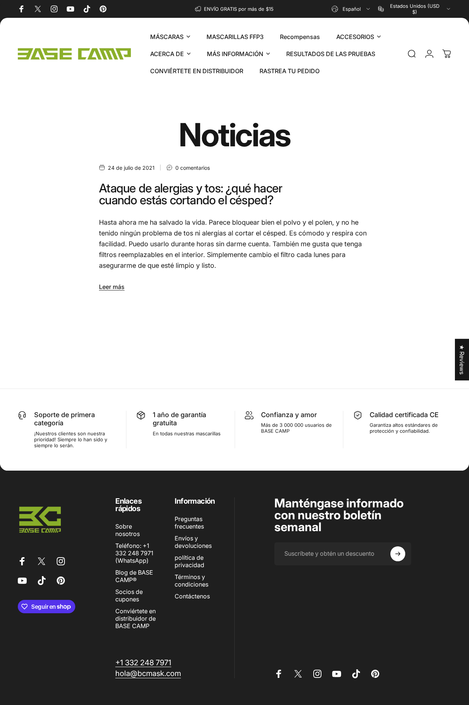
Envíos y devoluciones (193, 542)
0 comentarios (192, 168)
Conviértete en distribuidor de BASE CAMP (135, 618)
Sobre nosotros (127, 530)
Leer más (112, 286)
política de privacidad (189, 561)
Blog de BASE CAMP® (134, 576)
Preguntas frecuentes (189, 522)
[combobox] (351, 9)
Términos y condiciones (191, 580)
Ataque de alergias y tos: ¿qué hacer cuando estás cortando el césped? (190, 194)
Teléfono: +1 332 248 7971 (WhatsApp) (134, 553)
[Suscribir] (397, 553)
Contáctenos (192, 596)
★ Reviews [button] (462, 359)
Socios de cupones (129, 595)
